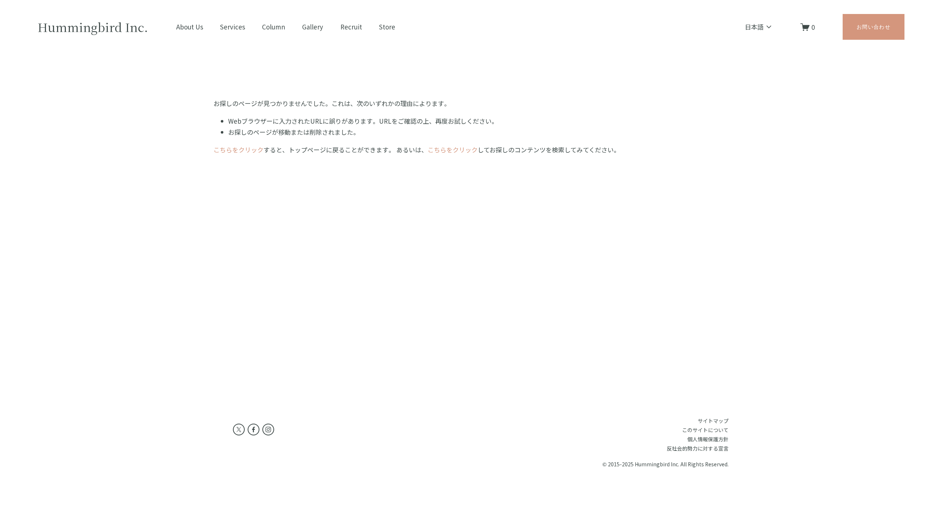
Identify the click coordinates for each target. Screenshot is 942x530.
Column (273, 26)
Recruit (351, 26)
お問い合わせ (873, 27)
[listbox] (754, 27)
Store (387, 26)
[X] (239, 429)
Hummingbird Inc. (93, 26)
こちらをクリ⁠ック (238, 149)
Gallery (312, 26)
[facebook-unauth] (253, 429)
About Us (189, 26)
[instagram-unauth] (268, 429)
